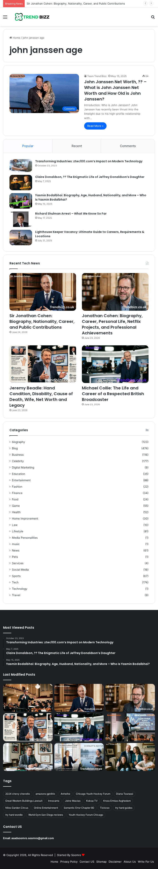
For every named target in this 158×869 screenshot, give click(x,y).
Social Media (20, 569)
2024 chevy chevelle (17, 793)
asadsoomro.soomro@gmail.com (32, 838)
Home (16, 37)
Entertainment (21, 480)
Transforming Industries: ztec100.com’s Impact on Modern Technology (88, 161)
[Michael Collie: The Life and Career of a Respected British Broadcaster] (115, 364)
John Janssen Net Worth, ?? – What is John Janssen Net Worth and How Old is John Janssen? (115, 90)
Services (17, 563)
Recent (77, 146)
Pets (15, 556)
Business (18, 454)
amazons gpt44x (45, 793)
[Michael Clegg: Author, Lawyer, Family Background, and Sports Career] (28, 757)
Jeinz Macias (72, 800)
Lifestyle (17, 531)
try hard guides (123, 807)
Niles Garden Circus (16, 807)
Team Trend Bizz (97, 76)
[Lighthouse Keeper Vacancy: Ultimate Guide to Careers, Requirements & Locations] (20, 237)
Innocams (53, 800)
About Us (130, 861)
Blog (15, 448)
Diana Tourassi (124, 793)
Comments (128, 146)
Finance (17, 493)
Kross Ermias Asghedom (117, 800)
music (16, 544)
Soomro (76, 855)
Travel (16, 595)
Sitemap (101, 861)
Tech (15, 582)
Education (18, 473)
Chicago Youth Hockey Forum (93, 793)
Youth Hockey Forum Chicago (86, 814)
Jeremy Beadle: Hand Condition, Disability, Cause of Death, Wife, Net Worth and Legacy (41, 396)
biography (18, 442)
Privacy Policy (69, 861)
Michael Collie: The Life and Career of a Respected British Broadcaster (113, 393)
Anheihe (65, 793)
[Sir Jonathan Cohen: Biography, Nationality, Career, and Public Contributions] (42, 292)
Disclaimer (115, 861)
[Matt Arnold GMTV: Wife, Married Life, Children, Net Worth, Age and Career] (130, 757)
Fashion (17, 486)
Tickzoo (104, 807)
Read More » (95, 125)
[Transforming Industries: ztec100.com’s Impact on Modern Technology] (20, 165)
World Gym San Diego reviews (45, 814)
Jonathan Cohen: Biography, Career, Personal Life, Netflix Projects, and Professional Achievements (112, 324)
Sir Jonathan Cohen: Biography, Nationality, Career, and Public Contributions (76, 3)
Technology (19, 588)
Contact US (87, 861)
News (15, 550)
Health (16, 512)
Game (16, 505)
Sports (16, 576)
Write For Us (146, 861)
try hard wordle (14, 814)
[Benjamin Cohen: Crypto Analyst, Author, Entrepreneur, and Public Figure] (130, 727)
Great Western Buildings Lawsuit (23, 800)
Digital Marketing (23, 467)
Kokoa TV (92, 800)
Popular (28, 146)
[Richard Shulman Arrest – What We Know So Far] (20, 219)
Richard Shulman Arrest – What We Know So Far (71, 213)
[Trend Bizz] (32, 16)
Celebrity (18, 461)
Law (14, 525)
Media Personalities (25, 537)
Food (15, 499)
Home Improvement (25, 518)
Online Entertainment (46, 807)
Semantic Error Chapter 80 (79, 807)
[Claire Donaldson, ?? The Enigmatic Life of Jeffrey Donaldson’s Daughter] (20, 182)
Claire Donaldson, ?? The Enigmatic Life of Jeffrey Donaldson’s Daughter (89, 177)
